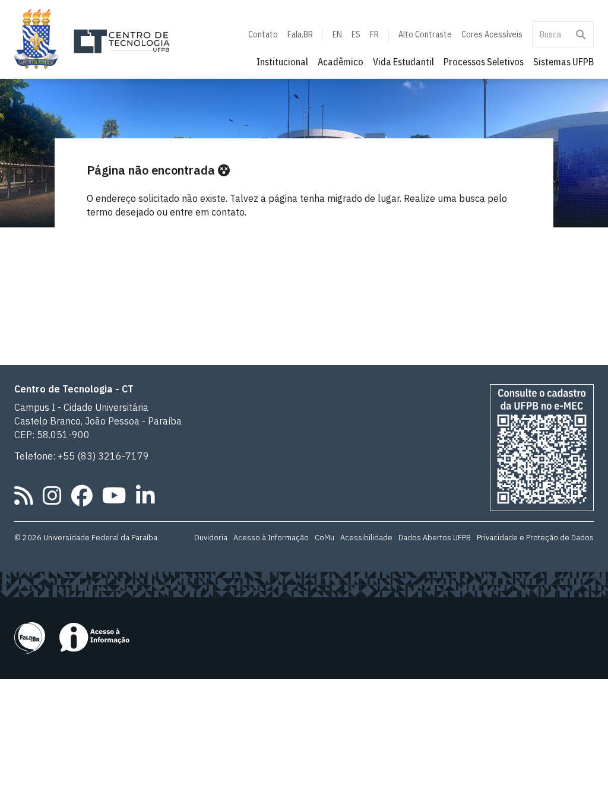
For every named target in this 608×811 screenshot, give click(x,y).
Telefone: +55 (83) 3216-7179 (81, 456)
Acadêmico (340, 62)
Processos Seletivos (484, 62)
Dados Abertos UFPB (434, 537)
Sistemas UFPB (563, 62)
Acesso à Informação (271, 537)
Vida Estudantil (403, 62)
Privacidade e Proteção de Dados (535, 537)
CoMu (324, 537)
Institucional (282, 62)
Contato (263, 34)
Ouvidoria (210, 537)
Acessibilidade (366, 537)
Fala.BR (300, 34)
